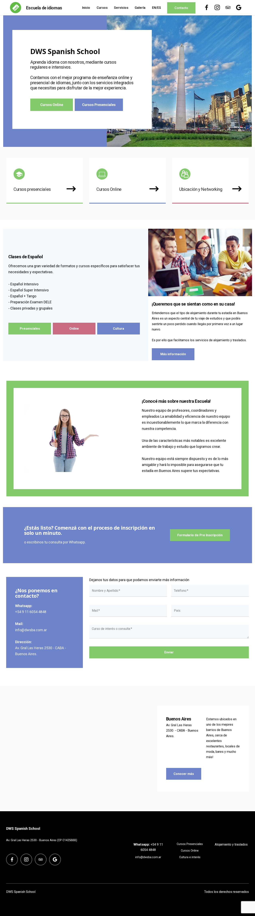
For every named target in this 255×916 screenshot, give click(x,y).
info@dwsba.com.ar (31, 630)
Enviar (169, 652)
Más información (173, 354)
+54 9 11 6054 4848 (30, 612)
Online (74, 328)
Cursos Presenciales (99, 105)
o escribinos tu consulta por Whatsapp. (55, 542)
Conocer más (184, 774)
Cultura (118, 328)
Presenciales (30, 328)
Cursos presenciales (32, 189)
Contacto (181, 8)
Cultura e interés (189, 857)
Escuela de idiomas (44, 7)
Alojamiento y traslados (231, 844)
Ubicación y (189, 189)
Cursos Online (51, 105)
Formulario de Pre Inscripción (200, 535)
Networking (211, 189)
